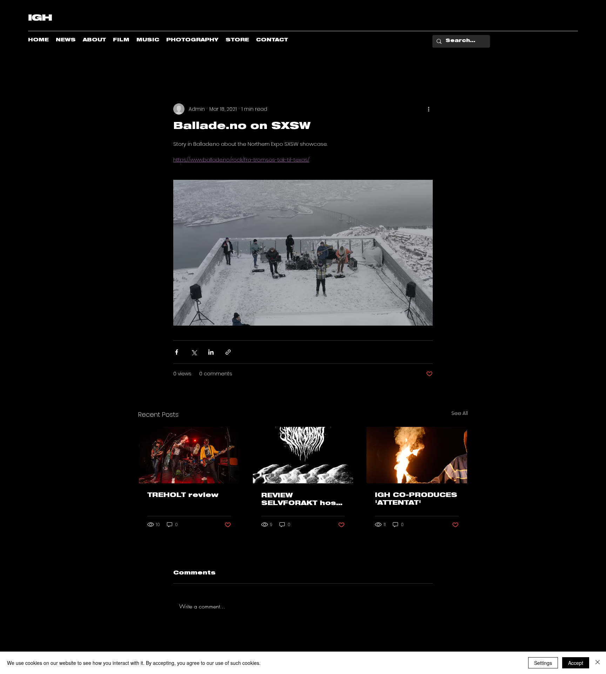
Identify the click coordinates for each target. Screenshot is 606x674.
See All (459, 413)
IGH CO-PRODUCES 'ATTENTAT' (416, 499)
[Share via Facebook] (176, 352)
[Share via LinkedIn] (211, 352)
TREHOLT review (182, 495)
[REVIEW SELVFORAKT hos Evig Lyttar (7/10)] (303, 455)
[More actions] (428, 109)
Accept (575, 662)
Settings (543, 662)
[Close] (597, 662)
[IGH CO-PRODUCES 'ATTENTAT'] (416, 455)
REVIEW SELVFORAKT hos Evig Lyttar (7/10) (299, 500)
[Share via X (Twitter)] (193, 352)
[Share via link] (228, 352)
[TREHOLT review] (189, 455)
